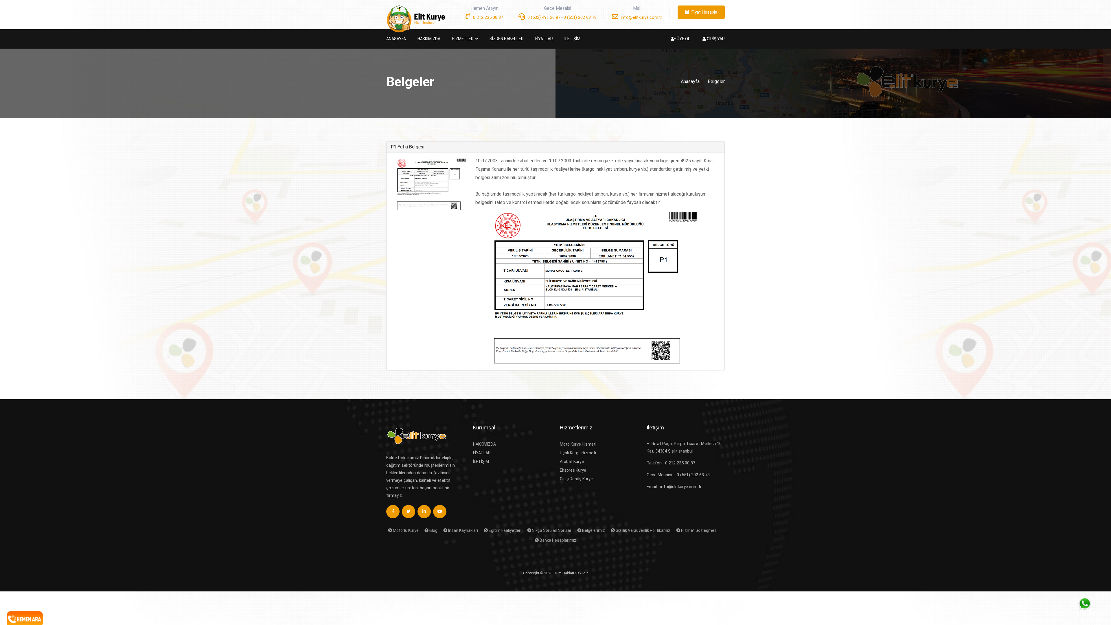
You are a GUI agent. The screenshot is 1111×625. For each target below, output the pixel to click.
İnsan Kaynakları (462, 530)
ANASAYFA (396, 38)
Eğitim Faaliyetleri (504, 530)
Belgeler (716, 81)
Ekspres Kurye (573, 470)
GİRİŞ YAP (715, 38)
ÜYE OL (683, 38)
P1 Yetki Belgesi (407, 147)
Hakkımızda (484, 444)
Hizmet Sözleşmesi (699, 530)
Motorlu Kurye (405, 530)
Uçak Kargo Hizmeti (578, 453)
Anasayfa (690, 81)
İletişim (481, 461)
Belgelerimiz (593, 530)
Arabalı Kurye (572, 461)
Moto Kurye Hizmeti (578, 444)
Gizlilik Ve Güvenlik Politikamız (642, 530)
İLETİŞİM (572, 38)
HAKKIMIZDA (428, 38)
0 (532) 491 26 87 (543, 17)
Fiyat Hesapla (703, 12)
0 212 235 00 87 (487, 17)
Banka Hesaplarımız (557, 540)
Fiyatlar (482, 453)
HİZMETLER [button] (463, 38)
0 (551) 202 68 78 (580, 17)
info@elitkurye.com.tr (641, 17)
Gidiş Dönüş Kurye (576, 479)
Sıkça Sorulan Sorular (551, 530)
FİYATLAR (544, 38)
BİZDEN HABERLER (507, 38)
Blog (432, 530)
